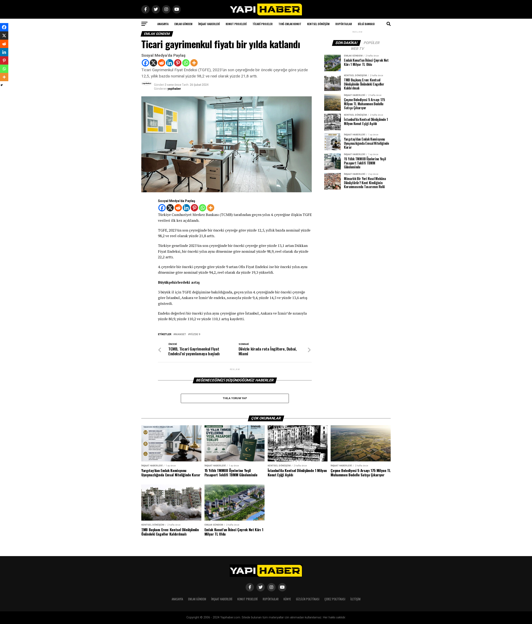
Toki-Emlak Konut (289, 24)
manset (180, 334)
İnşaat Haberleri (209, 24)
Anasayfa (163, 24)
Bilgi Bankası (366, 24)
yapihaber (174, 88)
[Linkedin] (169, 62)
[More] (194, 62)
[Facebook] (145, 62)
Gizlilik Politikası (307, 599)
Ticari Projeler (262, 24)
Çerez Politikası (334, 599)
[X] (153, 62)
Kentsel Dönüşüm (318, 24)
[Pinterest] (177, 62)
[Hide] (1, 85)
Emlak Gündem (183, 24)
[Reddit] (161, 62)
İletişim (355, 599)
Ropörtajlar (343, 24)
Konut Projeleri (236, 24)
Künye (287, 599)
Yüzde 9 (195, 334)
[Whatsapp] (186, 62)
